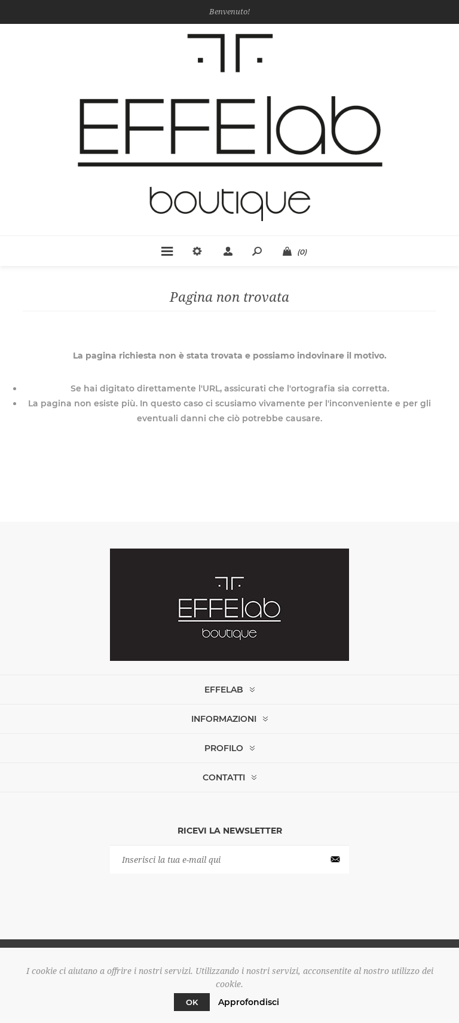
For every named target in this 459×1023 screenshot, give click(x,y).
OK (192, 1002)
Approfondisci (248, 1002)
